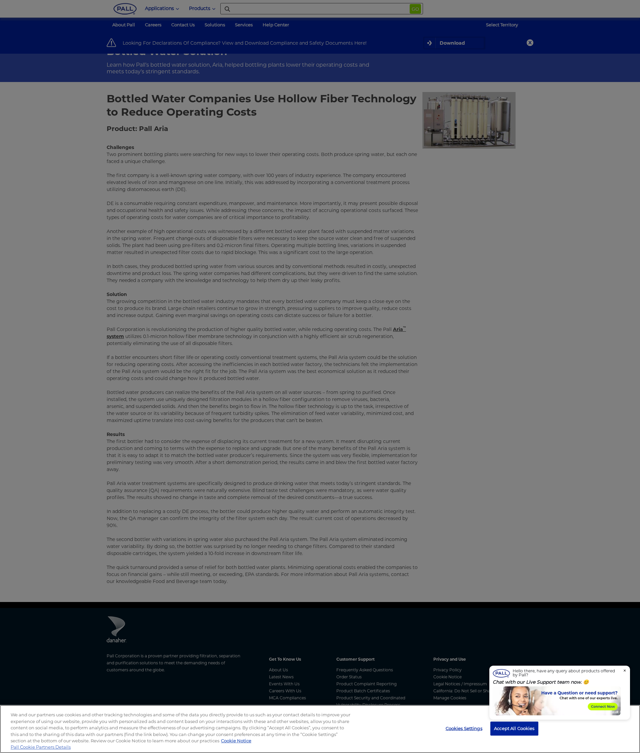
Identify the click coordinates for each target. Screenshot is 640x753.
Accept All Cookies (514, 728)
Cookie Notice (236, 740)
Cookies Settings (464, 728)
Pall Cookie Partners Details (41, 747)
